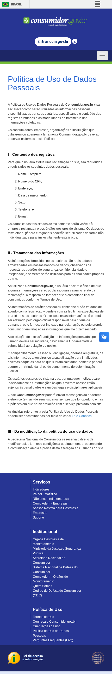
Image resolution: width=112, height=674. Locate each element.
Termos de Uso (43, 617)
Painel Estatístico (45, 494)
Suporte (38, 517)
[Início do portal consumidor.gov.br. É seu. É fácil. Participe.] (56, 19)
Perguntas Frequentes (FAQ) (53, 640)
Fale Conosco (82, 416)
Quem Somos (42, 586)
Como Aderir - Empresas (50, 503)
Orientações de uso (46, 626)
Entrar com (53, 41)
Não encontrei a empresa (51, 499)
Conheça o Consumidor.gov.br (54, 621)
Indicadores (41, 489)
